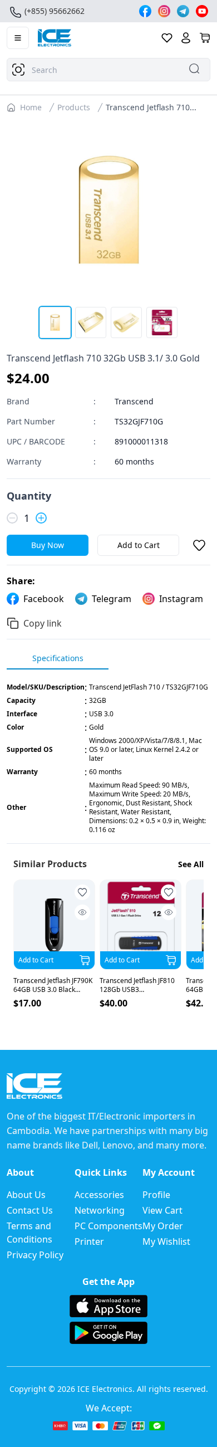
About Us (26, 1195)
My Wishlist (166, 1241)
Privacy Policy (35, 1255)
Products (73, 107)
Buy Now (47, 545)
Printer (89, 1241)
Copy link (42, 623)
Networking (100, 1210)
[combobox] (108, 69)
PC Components (108, 1226)
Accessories (99, 1195)
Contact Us (30, 1210)
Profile (156, 1195)
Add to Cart (138, 545)
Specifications (57, 658)
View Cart (162, 1210)
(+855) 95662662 (54, 11)
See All (191, 864)
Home (31, 107)
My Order (162, 1226)
